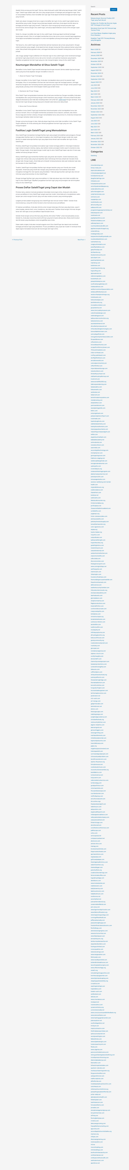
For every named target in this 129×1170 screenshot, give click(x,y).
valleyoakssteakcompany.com (100, 817)
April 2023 (94, 129)
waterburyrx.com (96, 806)
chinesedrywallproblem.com (99, 756)
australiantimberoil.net (98, 323)
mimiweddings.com (97, 1150)
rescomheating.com (97, 1147)
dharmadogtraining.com (98, 1139)
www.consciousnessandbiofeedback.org (103, 1012)
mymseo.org (95, 1134)
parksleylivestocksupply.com (100, 521)
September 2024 (96, 79)
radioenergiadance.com (98, 276)
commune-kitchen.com (98, 622)
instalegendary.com (97, 234)
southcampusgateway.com (99, 284)
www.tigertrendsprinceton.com (100, 909)
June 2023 (94, 124)
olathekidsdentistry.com (98, 424)
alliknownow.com (96, 585)
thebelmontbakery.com (98, 220)
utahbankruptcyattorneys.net (100, 376)
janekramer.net (95, 696)
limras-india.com (96, 168)
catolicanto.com (96, 498)
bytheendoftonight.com (98, 540)
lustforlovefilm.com (97, 627)
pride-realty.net (95, 1094)
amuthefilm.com (96, 624)
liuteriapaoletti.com (97, 751)
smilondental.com (96, 442)
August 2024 (95, 82)
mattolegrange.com (97, 714)
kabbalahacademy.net (97, 440)
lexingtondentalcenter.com (99, 463)
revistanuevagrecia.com (98, 651)
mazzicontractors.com (98, 1028)
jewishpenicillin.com (97, 476)
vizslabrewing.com (96, 400)
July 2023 (94, 121)
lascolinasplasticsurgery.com (100, 965)
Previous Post (17, 239)
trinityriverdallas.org (97, 503)
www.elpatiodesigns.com (98, 1041)
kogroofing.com (96, 271)
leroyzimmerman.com (97, 1113)
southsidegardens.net (97, 1023)
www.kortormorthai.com (98, 933)
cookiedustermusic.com (98, 767)
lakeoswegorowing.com (98, 1123)
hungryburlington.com (98, 688)
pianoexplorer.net (96, 1020)
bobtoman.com (95, 265)
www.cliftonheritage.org (98, 967)
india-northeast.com (97, 352)
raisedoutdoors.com (97, 371)
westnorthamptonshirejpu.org (100, 294)
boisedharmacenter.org (98, 524)
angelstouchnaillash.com (98, 437)
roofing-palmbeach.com (98, 355)
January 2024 (95, 103)
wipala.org (94, 529)
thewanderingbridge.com (98, 680)
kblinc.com (94, 410)
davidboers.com (96, 880)
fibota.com (94, 1047)
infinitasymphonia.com (98, 632)
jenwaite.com (95, 1107)
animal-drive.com (96, 843)
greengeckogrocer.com (98, 455)
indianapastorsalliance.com (99, 814)
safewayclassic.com (97, 223)
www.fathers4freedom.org (99, 912)
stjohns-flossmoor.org (98, 762)
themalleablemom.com (98, 682)
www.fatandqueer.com (98, 936)
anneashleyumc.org (97, 938)
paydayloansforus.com (98, 218)
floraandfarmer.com (97, 339)
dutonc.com (94, 709)
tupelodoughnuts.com (97, 421)
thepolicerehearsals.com (98, 582)
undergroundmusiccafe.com (99, 1158)
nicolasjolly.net (95, 630)
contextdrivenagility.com (98, 667)
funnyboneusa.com (97, 764)
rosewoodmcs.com (97, 1004)
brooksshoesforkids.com (98, 849)
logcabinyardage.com (97, 878)
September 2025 (96, 67)
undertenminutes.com (98, 194)
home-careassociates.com (99, 516)
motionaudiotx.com (97, 1142)
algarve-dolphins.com (97, 725)
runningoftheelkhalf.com (98, 917)
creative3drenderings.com (99, 872)
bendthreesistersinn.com (98, 759)
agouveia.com (95, 1129)
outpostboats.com (96, 537)
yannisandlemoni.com (97, 405)
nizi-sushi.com (95, 698)
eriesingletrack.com (97, 413)
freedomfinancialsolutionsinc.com (101, 925)
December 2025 (96, 58)
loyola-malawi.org (96, 532)
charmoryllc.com (96, 572)
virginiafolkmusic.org (97, 487)
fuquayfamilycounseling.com (100, 1126)
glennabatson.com (96, 598)
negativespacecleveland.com (100, 748)
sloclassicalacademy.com (98, 593)
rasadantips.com (96, 199)
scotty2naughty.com (97, 656)
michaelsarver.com (96, 453)
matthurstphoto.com (97, 1078)
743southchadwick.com (98, 350)
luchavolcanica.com (97, 775)
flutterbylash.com (96, 1099)
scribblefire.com (96, 511)
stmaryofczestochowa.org (99, 674)
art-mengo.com (95, 701)
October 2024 (95, 76)
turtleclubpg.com (96, 783)
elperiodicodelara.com (98, 170)
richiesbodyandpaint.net (98, 173)
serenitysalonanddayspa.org (99, 186)
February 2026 (95, 52)
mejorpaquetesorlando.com (99, 429)
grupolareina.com (96, 308)
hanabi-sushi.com (96, 991)
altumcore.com (95, 841)
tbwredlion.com (95, 1063)
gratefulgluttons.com (97, 545)
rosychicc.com (95, 535)
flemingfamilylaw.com (97, 1118)
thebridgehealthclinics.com (99, 862)
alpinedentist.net (96, 273)
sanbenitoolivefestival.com (99, 553)
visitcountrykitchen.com (98, 722)
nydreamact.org (96, 242)
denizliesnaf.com (96, 825)
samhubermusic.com (97, 1160)
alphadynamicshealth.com (99, 1097)
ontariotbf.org (95, 231)
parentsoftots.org (96, 870)
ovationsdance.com (97, 490)
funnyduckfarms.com (97, 1105)
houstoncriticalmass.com (98, 577)
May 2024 (94, 91)
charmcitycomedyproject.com (100, 661)
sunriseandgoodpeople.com (99, 754)
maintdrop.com (95, 263)
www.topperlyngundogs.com (100, 915)
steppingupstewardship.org (99, 981)
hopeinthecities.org (97, 542)
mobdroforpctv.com (97, 548)
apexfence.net (95, 1163)
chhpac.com (94, 1136)
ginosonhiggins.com (97, 730)
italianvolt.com (95, 395)
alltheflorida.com (96, 1081)
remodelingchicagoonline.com (100, 973)
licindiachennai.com (97, 176)
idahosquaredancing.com (98, 384)
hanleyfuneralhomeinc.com (99, 426)
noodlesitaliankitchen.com (99, 239)
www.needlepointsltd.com (99, 960)
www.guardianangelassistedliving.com (103, 1055)
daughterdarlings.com (97, 178)
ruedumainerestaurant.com (99, 643)
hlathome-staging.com (98, 458)
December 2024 (96, 73)
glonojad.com (95, 648)
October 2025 (95, 64)
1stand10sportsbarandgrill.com (100, 432)
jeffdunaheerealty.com (98, 920)
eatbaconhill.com (96, 207)
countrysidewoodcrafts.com (99, 226)
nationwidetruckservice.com (99, 780)
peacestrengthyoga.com (98, 923)
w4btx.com (94, 434)
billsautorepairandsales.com (99, 1065)
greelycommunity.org (97, 640)
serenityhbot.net (96, 899)
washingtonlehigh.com (98, 986)
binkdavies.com (95, 614)
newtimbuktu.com (96, 202)
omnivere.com (95, 197)
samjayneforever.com (97, 1076)
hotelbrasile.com (96, 297)
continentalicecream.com (98, 608)
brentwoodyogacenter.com (99, 975)
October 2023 (95, 112)
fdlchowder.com (96, 957)
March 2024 (94, 97)
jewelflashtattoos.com (97, 247)
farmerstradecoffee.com (98, 875)
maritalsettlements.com (98, 735)
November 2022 (96, 144)
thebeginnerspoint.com (98, 564)
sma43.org (94, 970)
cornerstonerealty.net (97, 1010)
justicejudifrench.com (97, 677)
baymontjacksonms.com (98, 740)
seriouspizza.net (96, 835)
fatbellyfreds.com (96, 1039)
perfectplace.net (96, 506)
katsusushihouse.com (97, 638)
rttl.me (93, 1144)
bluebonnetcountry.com (98, 255)
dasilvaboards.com (96, 595)
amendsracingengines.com (99, 931)
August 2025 (95, 70)
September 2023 (96, 115)
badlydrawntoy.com (97, 888)
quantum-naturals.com (98, 1068)
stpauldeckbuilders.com (98, 944)
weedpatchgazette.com (98, 408)
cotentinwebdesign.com (98, 313)
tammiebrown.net (96, 706)
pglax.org (94, 746)
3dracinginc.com (96, 574)
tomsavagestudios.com (98, 479)
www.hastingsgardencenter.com (101, 1018)
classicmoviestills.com (98, 556)
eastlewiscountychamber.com (100, 587)
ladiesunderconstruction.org (99, 318)
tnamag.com (94, 846)
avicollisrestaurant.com (98, 799)
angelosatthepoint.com (98, 812)
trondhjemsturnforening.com (100, 1057)
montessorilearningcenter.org (100, 1070)
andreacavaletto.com (97, 519)
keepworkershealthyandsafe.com (101, 236)
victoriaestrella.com (97, 788)
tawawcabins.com (96, 387)
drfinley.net (94, 1115)
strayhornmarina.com (97, 601)
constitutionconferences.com (100, 828)
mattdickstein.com (96, 886)
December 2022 (96, 141)
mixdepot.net (95, 1002)
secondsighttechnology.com (99, 450)
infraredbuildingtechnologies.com (101, 329)
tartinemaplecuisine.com (98, 693)
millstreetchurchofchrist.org (99, 1089)
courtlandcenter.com (97, 793)
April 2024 (94, 94)
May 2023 (94, 127)
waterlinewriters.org (97, 865)
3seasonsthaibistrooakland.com (101, 508)
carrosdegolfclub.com (97, 334)
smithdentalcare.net (97, 1155)
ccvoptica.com (95, 983)
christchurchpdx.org (97, 616)
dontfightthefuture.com (98, 358)
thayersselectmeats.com (98, 851)
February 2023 (95, 135)
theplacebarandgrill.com (98, 804)
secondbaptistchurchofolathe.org (101, 1131)
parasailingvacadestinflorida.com (101, 1092)
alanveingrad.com (96, 727)
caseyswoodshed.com (98, 820)
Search (93, 6)
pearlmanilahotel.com (97, 260)
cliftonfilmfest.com (96, 366)
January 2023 (95, 138)
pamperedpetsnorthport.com (100, 416)
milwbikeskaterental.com (98, 738)
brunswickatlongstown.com (99, 690)
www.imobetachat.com (98, 883)
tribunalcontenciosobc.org (99, 590)
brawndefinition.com (97, 606)
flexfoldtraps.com (96, 928)
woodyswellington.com (98, 1036)
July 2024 (94, 85)
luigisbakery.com (96, 989)
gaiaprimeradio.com (97, 703)
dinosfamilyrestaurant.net (99, 326)
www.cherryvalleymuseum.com (100, 310)
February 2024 (95, 100)
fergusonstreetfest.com (98, 1073)
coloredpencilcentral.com (99, 363)
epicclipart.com (95, 257)
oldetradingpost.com (97, 315)
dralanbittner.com (96, 403)
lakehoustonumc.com (97, 891)
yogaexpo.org (95, 513)
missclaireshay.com (97, 165)
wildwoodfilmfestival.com (99, 292)
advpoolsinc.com (96, 809)
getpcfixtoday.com (96, 249)
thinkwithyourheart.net (98, 374)
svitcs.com (94, 833)
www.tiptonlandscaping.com (99, 978)
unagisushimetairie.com (98, 244)
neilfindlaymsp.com (97, 796)
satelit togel (62, 99)
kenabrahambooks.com (98, 619)
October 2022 (95, 147)
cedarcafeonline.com (97, 189)
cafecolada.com (95, 558)
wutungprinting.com (97, 733)
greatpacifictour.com (97, 785)
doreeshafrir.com (96, 659)
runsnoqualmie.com (97, 949)
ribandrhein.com (96, 492)
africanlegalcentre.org (98, 635)
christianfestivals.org (97, 719)
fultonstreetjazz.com (97, 300)
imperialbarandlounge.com (99, 368)
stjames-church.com (97, 653)
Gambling (94, 155)
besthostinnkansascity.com (99, 1152)
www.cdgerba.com (96, 1049)
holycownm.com (96, 777)
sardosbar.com (95, 392)
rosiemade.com (95, 418)
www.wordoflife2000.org (98, 381)
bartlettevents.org (96, 302)
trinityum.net (95, 1026)
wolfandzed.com (96, 994)
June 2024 (94, 88)
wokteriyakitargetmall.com (99, 461)
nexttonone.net (95, 896)
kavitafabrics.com (96, 772)
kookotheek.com (96, 278)
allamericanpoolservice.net (99, 474)
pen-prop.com (95, 907)
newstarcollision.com (97, 445)
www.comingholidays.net (98, 566)
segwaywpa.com (96, 857)
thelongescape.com (97, 711)
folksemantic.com (96, 389)
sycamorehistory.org (97, 1007)
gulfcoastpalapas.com (97, 859)
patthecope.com (96, 830)
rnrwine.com (95, 1121)
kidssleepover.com (96, 212)
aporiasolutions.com (97, 854)
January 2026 (95, 55)
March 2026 (94, 49)
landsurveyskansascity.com (99, 941)
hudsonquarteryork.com (98, 1044)
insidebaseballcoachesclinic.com (101, 1084)
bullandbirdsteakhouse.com (99, 962)
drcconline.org (95, 801)
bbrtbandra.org (95, 252)
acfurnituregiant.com (97, 191)
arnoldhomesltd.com (97, 360)
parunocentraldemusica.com (99, 1052)
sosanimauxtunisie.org (98, 268)
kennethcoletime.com (97, 685)
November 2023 (96, 109)
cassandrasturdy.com (97, 550)
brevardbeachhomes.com (99, 344)
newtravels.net (95, 215)
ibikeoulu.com (95, 669)
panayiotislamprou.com (98, 281)
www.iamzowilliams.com (98, 1015)
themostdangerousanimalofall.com (101, 579)
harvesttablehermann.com (99, 331)
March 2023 (94, 132)
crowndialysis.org (96, 469)
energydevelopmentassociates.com (102, 337)
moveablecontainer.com (98, 305)
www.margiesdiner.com (98, 954)
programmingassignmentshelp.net (101, 210)
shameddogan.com (97, 867)
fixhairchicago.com (96, 822)
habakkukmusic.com (97, 894)
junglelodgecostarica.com (99, 717)
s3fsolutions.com (96, 342)
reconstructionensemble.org (100, 769)
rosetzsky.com (95, 645)
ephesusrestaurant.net (98, 1033)
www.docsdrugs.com (97, 952)
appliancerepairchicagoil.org (99, 228)
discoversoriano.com (97, 561)
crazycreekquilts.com (97, 611)
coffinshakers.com (96, 672)
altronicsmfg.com (96, 205)
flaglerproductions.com (98, 603)
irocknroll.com (95, 379)
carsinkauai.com (96, 1086)
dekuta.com (94, 997)
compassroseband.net (98, 838)
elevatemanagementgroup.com (100, 1110)
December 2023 (96, 106)
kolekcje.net (94, 495)
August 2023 (95, 118)
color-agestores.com (97, 527)
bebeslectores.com (97, 321)
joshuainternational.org (98, 901)
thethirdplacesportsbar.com (99, 1031)
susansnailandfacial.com (98, 904)
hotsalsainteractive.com (98, 183)
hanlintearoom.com (97, 1102)
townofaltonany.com (97, 743)
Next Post (81, 239)
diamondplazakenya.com (98, 1060)
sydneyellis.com (96, 466)
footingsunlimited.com (98, 946)
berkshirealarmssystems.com (100, 397)
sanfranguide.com (96, 569)
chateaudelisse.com (97, 286)
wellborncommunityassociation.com (102, 289)
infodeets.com (95, 181)
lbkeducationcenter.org (98, 500)
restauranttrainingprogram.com (100, 471)
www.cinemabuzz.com (98, 999)
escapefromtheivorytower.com (100, 347)
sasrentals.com (95, 447)
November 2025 (96, 61)
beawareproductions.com (99, 664)
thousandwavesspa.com (98, 791)
